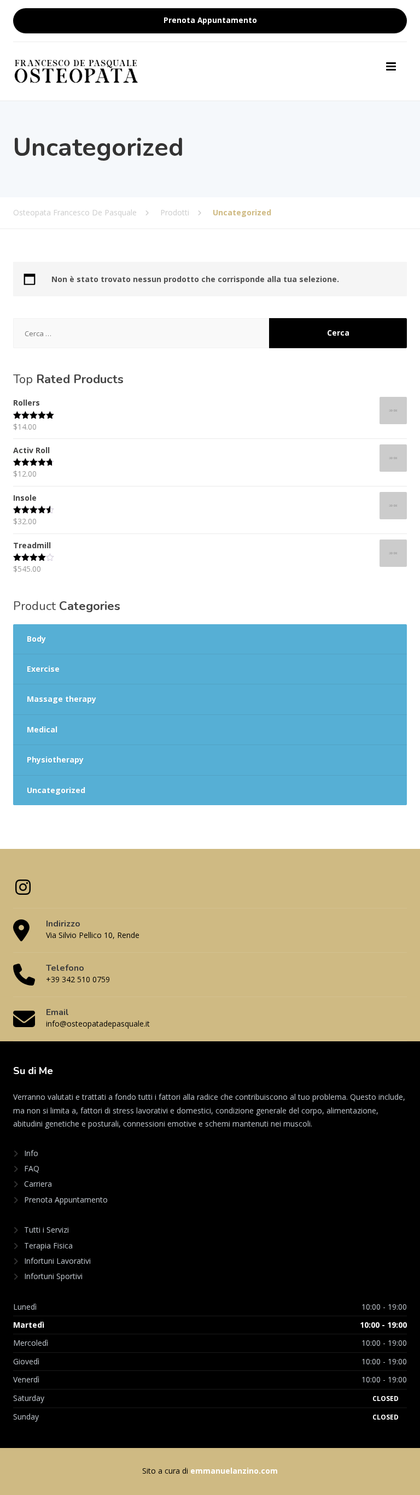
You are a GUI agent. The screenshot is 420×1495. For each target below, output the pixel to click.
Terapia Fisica (48, 1245)
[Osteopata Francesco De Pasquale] (76, 70)
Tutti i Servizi (46, 1229)
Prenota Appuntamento (210, 20)
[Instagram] (23, 891)
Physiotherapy (55, 759)
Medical (42, 729)
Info (31, 1153)
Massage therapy (61, 699)
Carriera (38, 1184)
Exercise (43, 669)
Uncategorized (56, 790)
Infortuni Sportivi (53, 1276)
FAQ (31, 1168)
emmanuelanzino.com (234, 1470)
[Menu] (391, 66)
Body (36, 639)
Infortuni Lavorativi (57, 1261)
